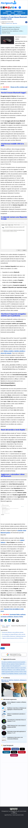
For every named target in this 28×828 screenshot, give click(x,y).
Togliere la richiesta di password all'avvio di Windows (12, 638)
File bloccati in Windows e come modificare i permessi (12, 632)
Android (5, 13)
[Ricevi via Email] (15, 8)
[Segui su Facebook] (1, 8)
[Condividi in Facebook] (1, 621)
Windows (8, 11)
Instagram (14, 755)
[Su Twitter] (4, 8)
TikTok (14, 752)
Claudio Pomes (9, 23)
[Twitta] (13, 621)
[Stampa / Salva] (17, 620)
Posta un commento (5, 644)
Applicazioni (21, 13)
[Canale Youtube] (6, 7)
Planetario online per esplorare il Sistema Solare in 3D (13, 664)
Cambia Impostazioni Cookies (18, 814)
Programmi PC (18, 11)
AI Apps (9, 14)
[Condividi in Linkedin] (9, 621)
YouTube (7, 749)
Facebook (15, 749)
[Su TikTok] (11, 8)
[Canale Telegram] (13, 8)
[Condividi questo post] (26, 22)
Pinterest (21, 752)
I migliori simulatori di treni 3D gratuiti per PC (11, 665)
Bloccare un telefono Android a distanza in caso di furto (14, 667)
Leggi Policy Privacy (8, 814)
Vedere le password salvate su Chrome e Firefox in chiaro (14, 671)
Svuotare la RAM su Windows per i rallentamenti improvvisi (14, 636)
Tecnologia (17, 14)
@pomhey (15, 23)
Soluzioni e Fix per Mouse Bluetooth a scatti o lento (14, 18)
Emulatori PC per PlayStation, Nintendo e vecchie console (14, 673)
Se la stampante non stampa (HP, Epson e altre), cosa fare (13, 634)
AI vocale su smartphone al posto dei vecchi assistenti (13, 662)
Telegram (6, 752)
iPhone (13, 13)
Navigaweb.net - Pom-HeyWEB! (8, 811)
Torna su (2, 648)
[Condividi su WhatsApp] (5, 621)
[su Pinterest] (9, 8)
